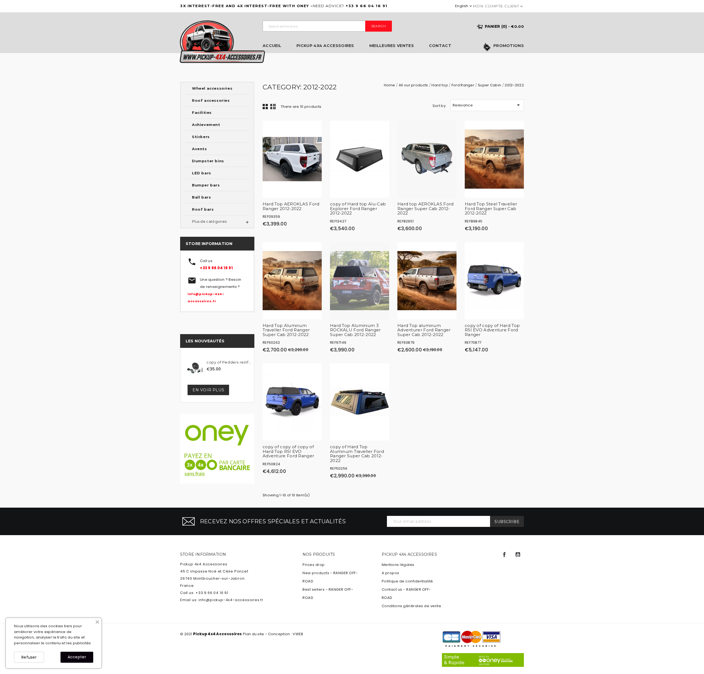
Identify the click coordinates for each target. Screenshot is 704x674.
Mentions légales (398, 564)
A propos (390, 573)
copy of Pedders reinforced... (229, 362)
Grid (265, 106)
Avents (199, 149)
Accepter (77, 657)
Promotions (508, 46)
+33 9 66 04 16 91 (216, 268)
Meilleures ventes (391, 46)
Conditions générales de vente (411, 606)
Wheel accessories (212, 88)
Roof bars (203, 209)
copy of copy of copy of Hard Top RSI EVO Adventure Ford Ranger (288, 451)
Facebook (504, 554)
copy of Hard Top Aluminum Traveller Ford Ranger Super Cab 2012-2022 (357, 453)
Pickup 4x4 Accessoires (325, 46)
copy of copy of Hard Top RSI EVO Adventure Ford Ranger (492, 330)
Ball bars (201, 197)
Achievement (206, 124)
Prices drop (313, 564)
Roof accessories (211, 100)
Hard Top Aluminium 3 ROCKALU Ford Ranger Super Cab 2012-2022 (355, 330)
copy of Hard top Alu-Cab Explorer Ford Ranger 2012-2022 (358, 208)
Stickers (201, 136)
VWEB (298, 634)
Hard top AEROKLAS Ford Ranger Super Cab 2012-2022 (425, 208)
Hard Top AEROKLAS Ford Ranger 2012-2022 (291, 206)
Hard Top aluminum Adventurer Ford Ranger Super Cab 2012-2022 (424, 330)
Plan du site (253, 634)
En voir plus (208, 389)
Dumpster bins (208, 161)
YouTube (517, 554)
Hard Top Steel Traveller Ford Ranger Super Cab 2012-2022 (491, 208)
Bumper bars (206, 185)
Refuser (29, 657)
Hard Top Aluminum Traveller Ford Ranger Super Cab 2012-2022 (286, 330)
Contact (440, 46)
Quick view (315, 129)
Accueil (272, 46)
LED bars (201, 173)
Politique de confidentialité (407, 581)
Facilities (202, 112)
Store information (203, 554)
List (273, 106)
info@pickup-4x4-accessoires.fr (231, 600)
